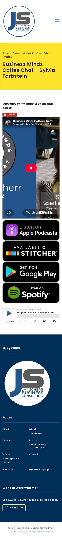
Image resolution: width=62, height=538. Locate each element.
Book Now (7, 469)
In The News (37, 433)
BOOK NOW (16, 507)
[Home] (19, 21)
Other (7, 462)
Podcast (33, 440)
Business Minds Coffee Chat (39, 446)
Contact (33, 454)
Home (5, 53)
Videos (6, 454)
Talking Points (11, 458)
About (32, 429)
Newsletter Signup (39, 469)
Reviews (6, 440)
